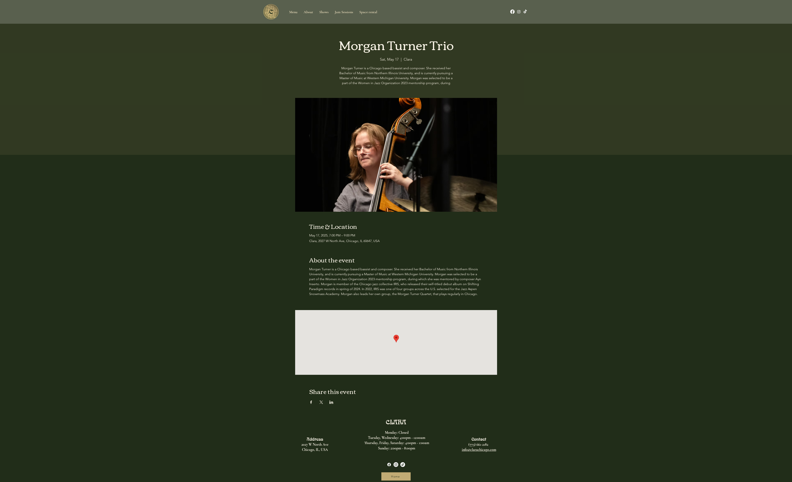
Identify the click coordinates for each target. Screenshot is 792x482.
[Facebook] (512, 11)
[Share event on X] (321, 402)
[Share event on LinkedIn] (331, 402)
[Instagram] (519, 11)
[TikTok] (525, 11)
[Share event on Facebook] (311, 402)
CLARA (396, 422)
